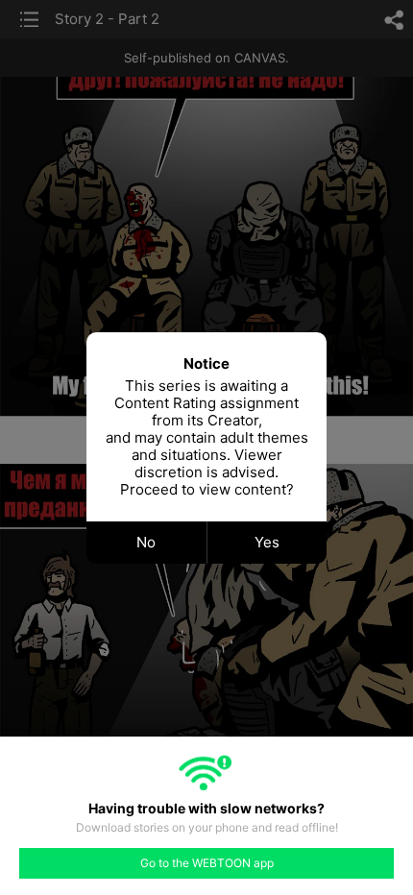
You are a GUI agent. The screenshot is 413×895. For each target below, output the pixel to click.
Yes (267, 542)
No (146, 542)
